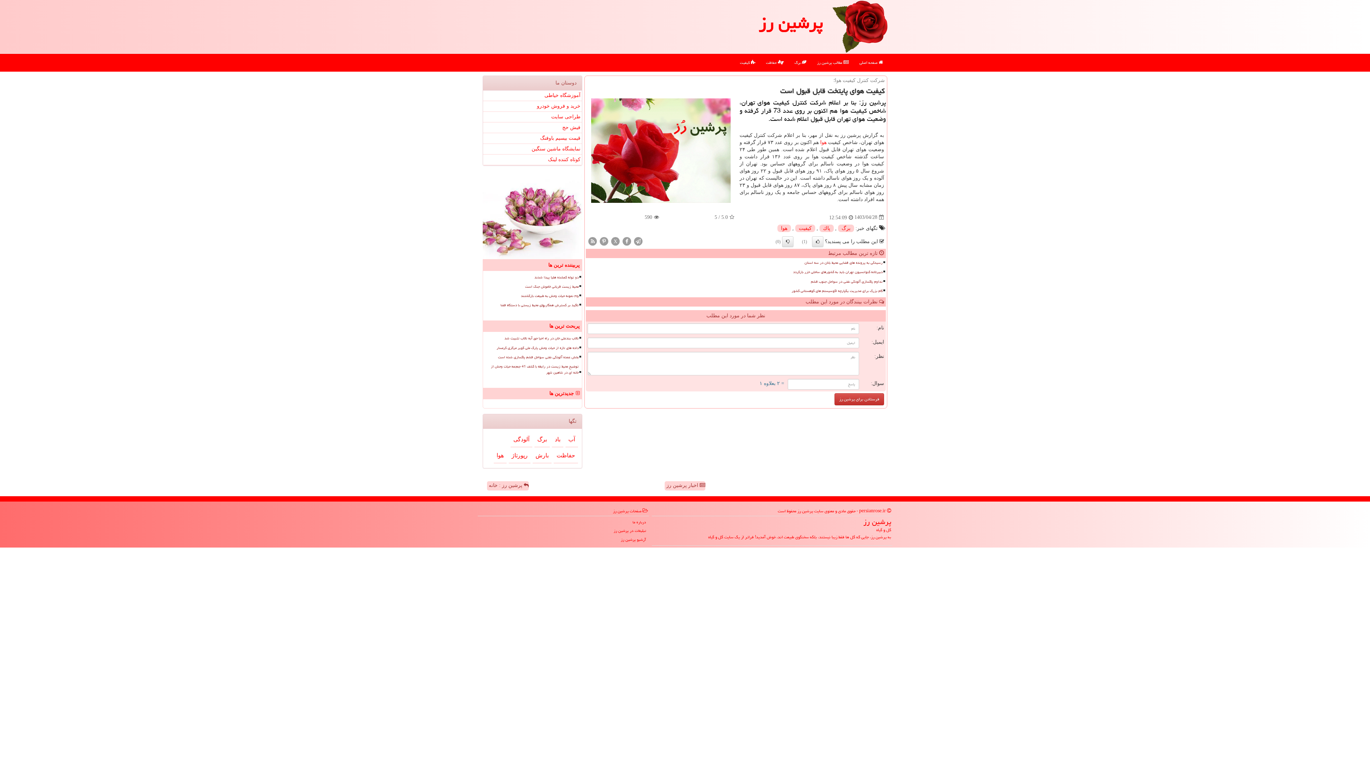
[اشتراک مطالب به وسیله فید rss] (593, 240)
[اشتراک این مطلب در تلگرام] (638, 240)
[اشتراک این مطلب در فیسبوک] (627, 240)
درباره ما (639, 522)
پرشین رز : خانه (506, 485)
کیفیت (745, 62)
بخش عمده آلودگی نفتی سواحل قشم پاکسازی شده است (538, 357)
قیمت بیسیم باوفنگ (560, 138)
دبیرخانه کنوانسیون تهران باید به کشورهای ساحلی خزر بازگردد (838, 272)
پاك (826, 228)
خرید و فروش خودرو (558, 106)
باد (557, 439)
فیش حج (571, 127)
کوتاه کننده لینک (564, 159)
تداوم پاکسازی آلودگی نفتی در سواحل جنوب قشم (847, 281)
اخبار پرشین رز (683, 485)
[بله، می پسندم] (817, 241)
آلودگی (521, 439)
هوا (823, 142)
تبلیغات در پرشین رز (630, 530)
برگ (798, 62)
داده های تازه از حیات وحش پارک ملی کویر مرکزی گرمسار (538, 347)
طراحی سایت (565, 116)
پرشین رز (791, 22)
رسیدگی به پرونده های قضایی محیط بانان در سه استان (844, 262)
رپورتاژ (520, 455)
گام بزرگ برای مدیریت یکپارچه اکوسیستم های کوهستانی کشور (837, 290)
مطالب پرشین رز (830, 62)
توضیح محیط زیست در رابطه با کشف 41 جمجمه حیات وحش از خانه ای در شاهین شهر (535, 369)
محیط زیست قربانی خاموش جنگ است (552, 286)
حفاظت (772, 62)
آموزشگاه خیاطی (562, 95)
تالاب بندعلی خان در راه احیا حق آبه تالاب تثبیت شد (541, 338)
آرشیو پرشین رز (633, 539)
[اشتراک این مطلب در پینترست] (604, 240)
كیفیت (805, 228)
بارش (542, 455)
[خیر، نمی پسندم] (787, 241)
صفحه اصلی (869, 62)
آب (571, 439)
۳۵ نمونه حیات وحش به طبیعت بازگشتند (550, 295)
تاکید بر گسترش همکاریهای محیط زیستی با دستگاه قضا (540, 305)
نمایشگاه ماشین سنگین (556, 149)
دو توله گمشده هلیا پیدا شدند (556, 277)
